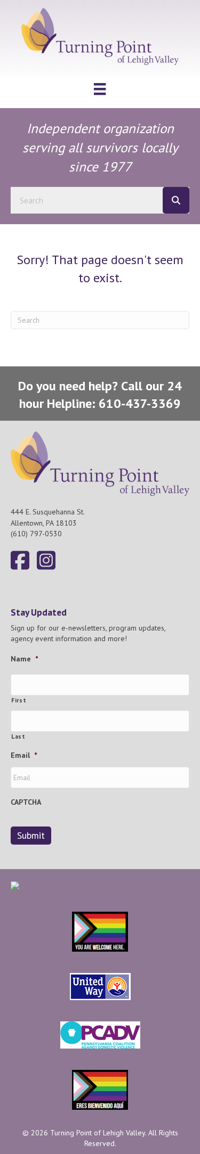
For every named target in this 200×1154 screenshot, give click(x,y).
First (18, 700)
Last (18, 736)
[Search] (176, 200)
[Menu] (99, 89)
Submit (31, 835)
